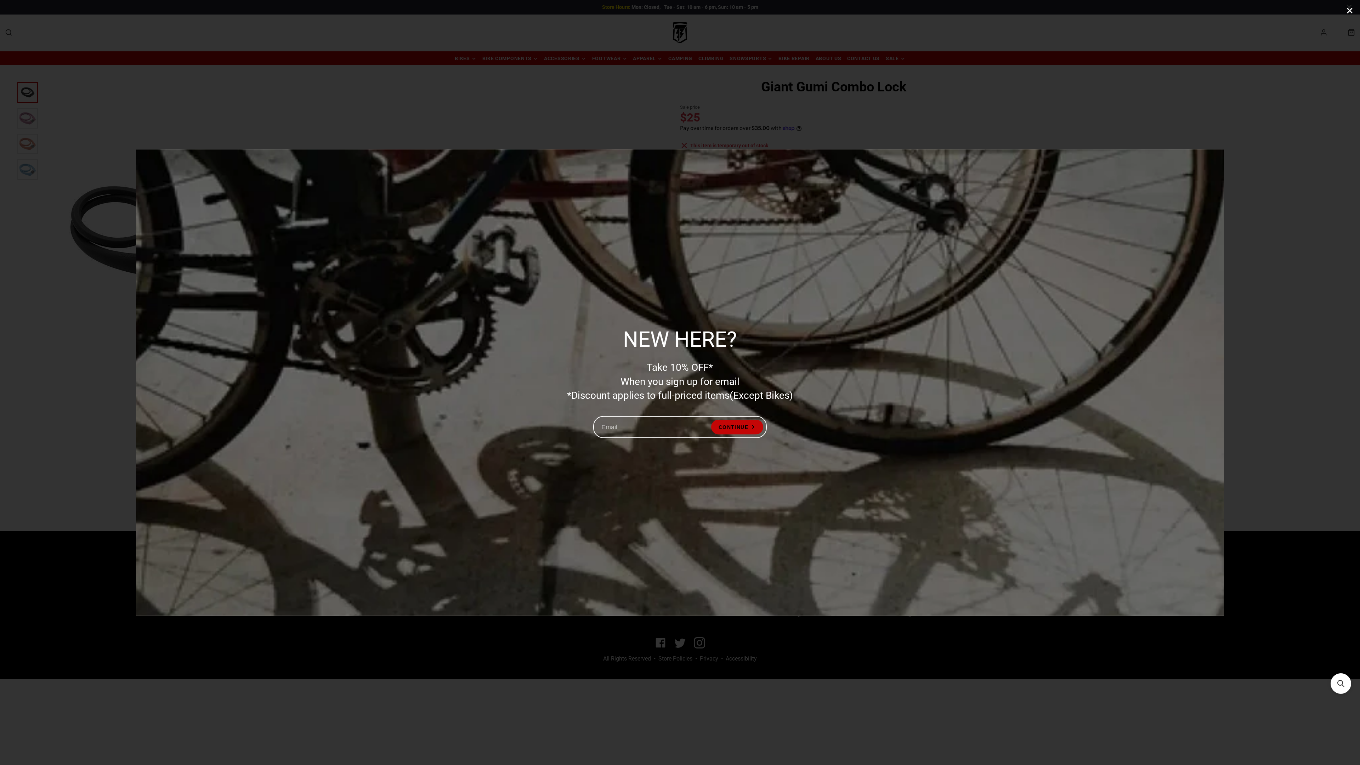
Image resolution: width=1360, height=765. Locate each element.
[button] (1341, 683)
